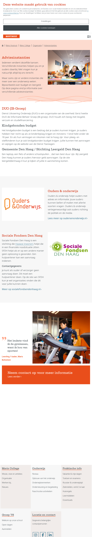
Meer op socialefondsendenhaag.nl (21, 289)
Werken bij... (7, 482)
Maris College (25, 45)
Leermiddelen (68, 495)
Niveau (35, 474)
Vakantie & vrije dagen (72, 474)
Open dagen (7, 524)
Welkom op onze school (12, 520)
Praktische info (72, 469)
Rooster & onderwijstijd (73, 482)
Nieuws (5, 487)
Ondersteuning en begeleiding (45, 487)
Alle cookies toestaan (46, 27)
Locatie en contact (43, 515)
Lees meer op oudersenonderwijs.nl (67, 218)
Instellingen (46, 21)
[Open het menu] (89, 36)
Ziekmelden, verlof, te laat (74, 487)
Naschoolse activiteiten (42, 491)
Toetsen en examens (71, 478)
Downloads (67, 500)
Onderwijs (38, 469)
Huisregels (67, 491)
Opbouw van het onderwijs (43, 478)
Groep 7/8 (8, 515)
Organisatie (37, 45)
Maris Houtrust (11, 45)
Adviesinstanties (50, 45)
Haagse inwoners (24, 244)
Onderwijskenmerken (41, 482)
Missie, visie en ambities (12, 474)
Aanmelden (7, 529)
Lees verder (14, 376)
